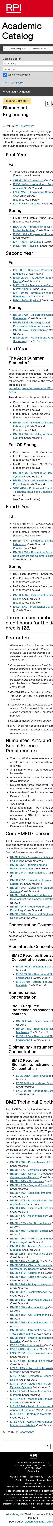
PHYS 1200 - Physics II (27, 300)
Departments (26, 126)
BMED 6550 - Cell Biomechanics (30, 1314)
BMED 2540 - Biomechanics (30, 330)
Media (23, 1476)
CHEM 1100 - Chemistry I (28, 180)
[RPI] (14, 8)
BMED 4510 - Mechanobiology (29, 1215)
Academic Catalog (22, 30)
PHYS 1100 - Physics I (26, 245)
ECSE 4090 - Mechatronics (27, 1345)
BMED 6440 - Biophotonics (27, 1272)
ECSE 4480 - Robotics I (24, 1349)
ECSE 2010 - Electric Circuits (33, 1075)
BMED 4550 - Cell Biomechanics (30, 1223)
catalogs (15, 1514)
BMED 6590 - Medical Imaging (29, 1322)
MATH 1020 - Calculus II (28, 242)
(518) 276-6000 (33, 1468)
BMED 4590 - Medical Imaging (29, 1231)
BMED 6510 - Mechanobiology (29, 1307)
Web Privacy (36, 1476)
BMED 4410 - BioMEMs (24, 1169)
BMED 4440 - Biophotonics (27, 1181)
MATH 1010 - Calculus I (27, 203)
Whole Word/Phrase (19, 74)
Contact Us (33, 1471)
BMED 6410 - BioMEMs (24, 1261)
